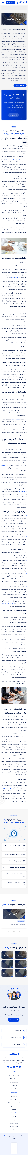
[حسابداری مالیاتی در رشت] (14, 914)
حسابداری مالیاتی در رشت (18, 924)
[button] (19, 931)
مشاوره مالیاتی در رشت (7, 788)
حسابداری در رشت (15, 277)
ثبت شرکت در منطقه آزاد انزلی (12, 159)
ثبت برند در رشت (16, 419)
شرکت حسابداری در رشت (8, 604)
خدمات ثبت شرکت (12, 8)
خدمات (18, 8)
